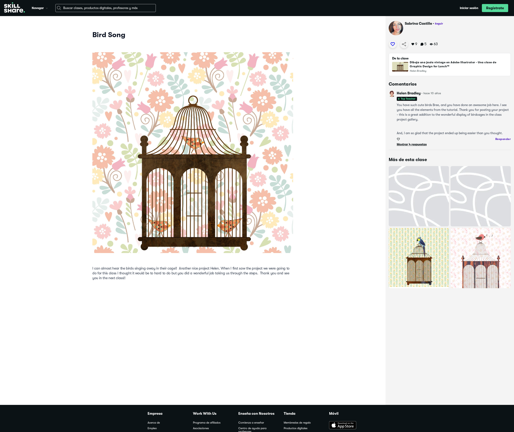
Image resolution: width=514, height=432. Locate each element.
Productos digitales (295, 428)
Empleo (152, 428)
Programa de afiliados (206, 422)
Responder (503, 139)
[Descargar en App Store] (347, 425)
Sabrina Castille (418, 23)
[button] (47, 8)
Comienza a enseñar (251, 422)
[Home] (14, 8)
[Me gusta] (393, 44)
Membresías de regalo (297, 422)
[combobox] (105, 8)
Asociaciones (201, 428)
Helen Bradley (409, 93)
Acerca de (154, 422)
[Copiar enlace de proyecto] (404, 44)
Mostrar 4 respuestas (412, 144)
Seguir (439, 23)
